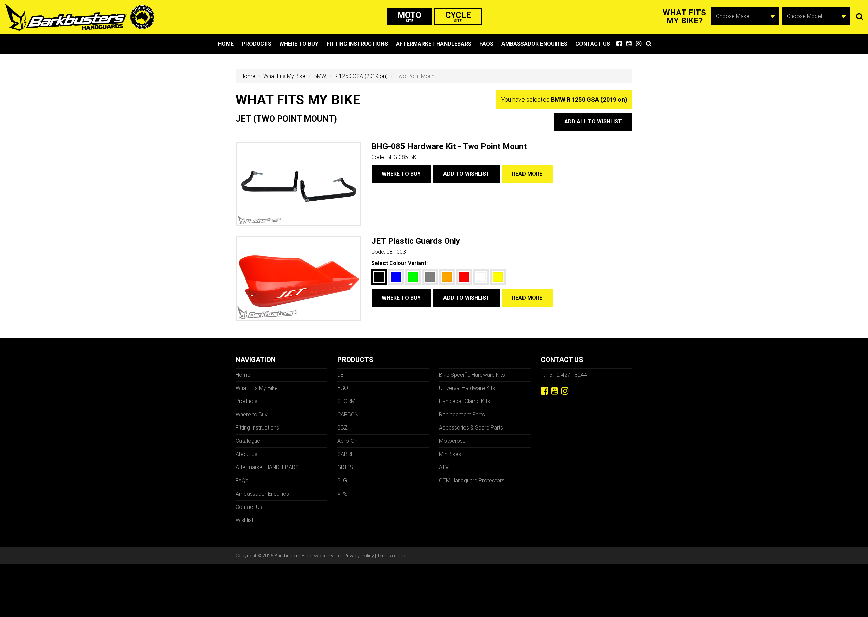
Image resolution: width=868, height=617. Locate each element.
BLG (342, 480)
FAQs (486, 44)
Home (226, 44)
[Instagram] (564, 391)
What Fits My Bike (284, 76)
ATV (444, 467)
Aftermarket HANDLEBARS (433, 44)
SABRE (345, 454)
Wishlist (244, 520)
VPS (342, 494)
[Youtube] (554, 391)
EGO (342, 388)
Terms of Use (391, 555)
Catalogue (248, 441)
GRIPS (345, 467)
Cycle (458, 16)
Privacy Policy (359, 555)
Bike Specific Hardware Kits (472, 375)
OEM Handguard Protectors (472, 480)
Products (256, 44)
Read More (527, 174)
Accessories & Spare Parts (471, 427)
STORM (346, 401)
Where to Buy (298, 44)
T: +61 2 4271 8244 (564, 375)
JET (342, 375)
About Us (246, 454)
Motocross (452, 441)
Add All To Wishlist (593, 121)
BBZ (342, 427)
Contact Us (592, 44)
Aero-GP (347, 441)
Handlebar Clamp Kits (464, 401)
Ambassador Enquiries (534, 44)
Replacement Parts (462, 414)
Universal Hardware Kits (467, 388)
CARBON (347, 414)
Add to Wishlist (466, 174)
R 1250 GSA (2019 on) (361, 76)
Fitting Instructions (357, 44)
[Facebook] (544, 391)
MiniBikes (450, 454)
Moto (409, 16)
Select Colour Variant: (399, 263)
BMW (320, 76)
